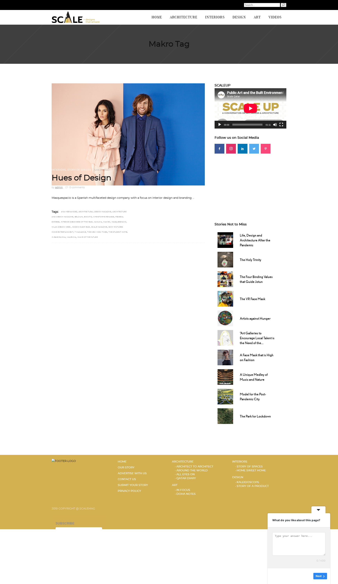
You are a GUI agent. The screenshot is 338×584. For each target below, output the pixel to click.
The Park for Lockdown (255, 416)
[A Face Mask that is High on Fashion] (225, 357)
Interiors (59, 170)
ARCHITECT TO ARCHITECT (194, 466)
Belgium (79, 217)
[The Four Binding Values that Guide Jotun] (225, 279)
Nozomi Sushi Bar (81, 227)
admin (59, 187)
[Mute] (275, 125)
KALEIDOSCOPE (248, 482)
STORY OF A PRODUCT (253, 486)
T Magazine (80, 232)
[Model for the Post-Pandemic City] (225, 396)
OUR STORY (126, 467)
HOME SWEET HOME (251, 470)
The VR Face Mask (252, 299)
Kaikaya (98, 222)
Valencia (71, 237)
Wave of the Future (87, 237)
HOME (122, 461)
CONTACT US (127, 479)
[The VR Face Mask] (225, 298)
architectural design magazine (95, 212)
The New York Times (97, 232)
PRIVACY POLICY (129, 491)
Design (237, 477)
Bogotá (88, 217)
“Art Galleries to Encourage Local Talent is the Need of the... (257, 338)
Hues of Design (81, 178)
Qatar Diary (186, 478)
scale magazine (99, 227)
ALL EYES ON (185, 474)
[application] (250, 108)
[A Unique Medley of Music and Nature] (225, 376)
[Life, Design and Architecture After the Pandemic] (225, 239)
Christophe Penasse (103, 217)
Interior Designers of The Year (77, 222)
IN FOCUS (183, 490)
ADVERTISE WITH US (132, 473)
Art (174, 485)
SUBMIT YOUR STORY (133, 485)
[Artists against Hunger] (225, 318)
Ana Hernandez (69, 212)
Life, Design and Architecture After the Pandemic (255, 240)
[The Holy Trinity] (225, 259)
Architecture (182, 461)
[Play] (220, 125)
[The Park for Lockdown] (225, 416)
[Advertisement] (250, 181)
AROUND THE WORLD (192, 470)
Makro (106, 222)
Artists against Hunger (255, 318)
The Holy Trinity (250, 260)
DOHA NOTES (186, 494)
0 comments (77, 187)
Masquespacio (119, 222)
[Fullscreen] (281, 125)
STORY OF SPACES (79, 170)
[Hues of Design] (128, 134)
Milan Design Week (61, 227)
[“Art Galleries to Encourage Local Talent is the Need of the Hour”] (225, 337)
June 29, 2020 (101, 170)
